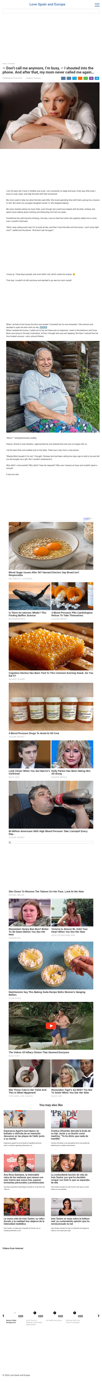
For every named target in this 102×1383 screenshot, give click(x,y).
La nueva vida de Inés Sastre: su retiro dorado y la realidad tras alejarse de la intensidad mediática (24, 1221)
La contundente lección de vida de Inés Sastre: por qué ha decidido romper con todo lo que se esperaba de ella (70, 1178)
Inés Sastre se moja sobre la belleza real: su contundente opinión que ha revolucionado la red (70, 1221)
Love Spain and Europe (47, 4)
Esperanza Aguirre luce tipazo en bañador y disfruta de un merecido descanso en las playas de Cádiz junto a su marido (24, 1134)
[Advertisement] (51, 37)
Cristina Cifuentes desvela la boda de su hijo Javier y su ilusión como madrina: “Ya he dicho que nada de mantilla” (71, 1134)
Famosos (37, 78)
